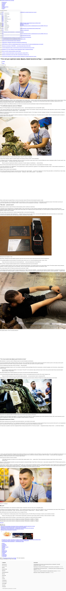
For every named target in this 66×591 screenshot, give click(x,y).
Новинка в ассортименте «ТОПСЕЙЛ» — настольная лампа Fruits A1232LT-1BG (16, 45)
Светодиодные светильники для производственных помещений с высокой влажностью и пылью (19, 56)
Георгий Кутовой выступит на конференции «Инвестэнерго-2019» (14, 38)
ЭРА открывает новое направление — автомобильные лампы (13, 541)
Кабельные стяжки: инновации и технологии (9, 529)
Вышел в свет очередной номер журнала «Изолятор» (11, 40)
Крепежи (3, 570)
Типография (4, 556)
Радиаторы (4, 552)
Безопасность (4, 2)
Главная (3, 61)
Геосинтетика (4, 550)
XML (15, 558)
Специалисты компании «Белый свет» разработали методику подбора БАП (15, 540)
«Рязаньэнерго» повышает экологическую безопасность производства (14, 42)
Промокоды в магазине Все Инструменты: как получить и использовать (13, 527)
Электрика (4, 3)
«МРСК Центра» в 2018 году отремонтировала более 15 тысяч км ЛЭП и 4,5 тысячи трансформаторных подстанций (22, 44)
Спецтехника (4, 555)
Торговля (3, 7)
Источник (2, 522)
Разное (3, 8)
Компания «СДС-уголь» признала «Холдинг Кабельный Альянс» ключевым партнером (17, 49)
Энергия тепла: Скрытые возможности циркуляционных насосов (45, 570)
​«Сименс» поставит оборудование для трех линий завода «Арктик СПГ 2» (15, 52)
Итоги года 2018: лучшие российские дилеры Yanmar (11, 51)
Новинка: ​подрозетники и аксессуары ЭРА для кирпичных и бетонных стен (15, 54)
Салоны (3, 553)
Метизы (3, 547)
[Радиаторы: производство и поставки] (7, 0)
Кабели (3, 5)
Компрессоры (4, 551)
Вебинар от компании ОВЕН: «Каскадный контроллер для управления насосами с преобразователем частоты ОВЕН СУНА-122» (25, 25)
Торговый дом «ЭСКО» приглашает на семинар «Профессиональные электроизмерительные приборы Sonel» (21, 28)
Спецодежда (4, 554)
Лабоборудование (5, 6)
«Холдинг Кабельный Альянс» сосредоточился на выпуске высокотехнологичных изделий (18, 47)
